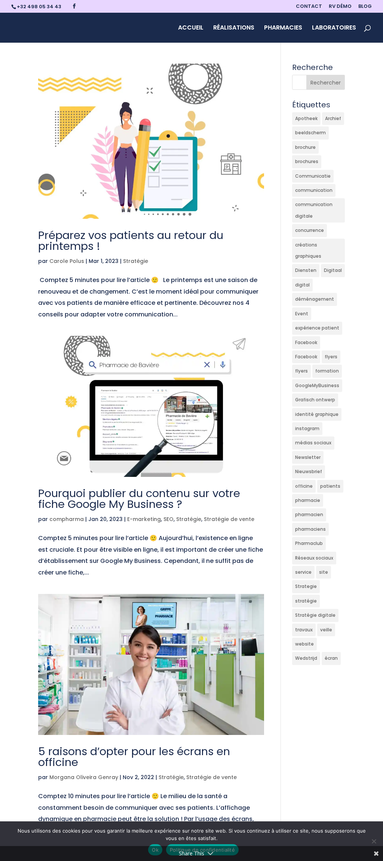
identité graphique (316, 414)
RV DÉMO (340, 7)
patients (330, 486)
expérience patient (317, 328)
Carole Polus (66, 261)
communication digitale (314, 210)
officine (304, 486)
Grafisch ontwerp (315, 399)
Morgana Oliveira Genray (83, 777)
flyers (331, 356)
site (323, 572)
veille (326, 629)
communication (314, 190)
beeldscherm (310, 132)
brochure (305, 147)
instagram (307, 428)
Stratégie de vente (229, 519)
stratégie (306, 601)
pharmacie (307, 500)
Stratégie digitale (315, 615)
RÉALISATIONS (233, 28)
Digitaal (333, 270)
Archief (333, 118)
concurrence (309, 230)
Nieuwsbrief (308, 471)
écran (331, 658)
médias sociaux (313, 442)
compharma (66, 519)
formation (327, 371)
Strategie (306, 586)
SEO (168, 519)
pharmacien (309, 514)
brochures (306, 161)
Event (301, 313)
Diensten (305, 270)
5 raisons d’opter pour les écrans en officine (134, 757)
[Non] (373, 841)
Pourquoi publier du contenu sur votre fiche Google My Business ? (139, 499)
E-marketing (144, 519)
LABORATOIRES (334, 28)
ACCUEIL (190, 28)
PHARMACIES (283, 28)
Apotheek (306, 118)
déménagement (314, 299)
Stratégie (135, 261)
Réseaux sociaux (314, 558)
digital (302, 285)
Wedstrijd (306, 658)
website (304, 644)
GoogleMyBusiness (317, 385)
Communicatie (313, 176)
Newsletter (308, 457)
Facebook (306, 342)
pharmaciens (310, 529)
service (303, 572)
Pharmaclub (309, 543)
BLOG (365, 7)
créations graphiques (308, 250)
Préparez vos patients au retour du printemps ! (130, 241)
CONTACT (309, 7)
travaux (304, 629)
